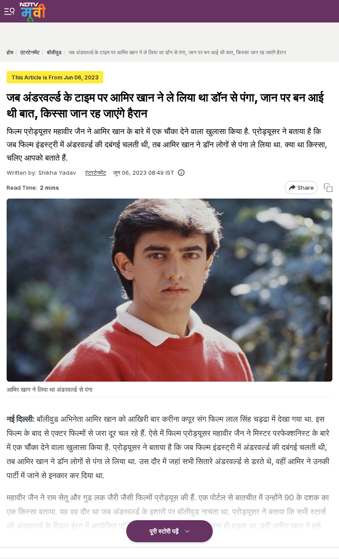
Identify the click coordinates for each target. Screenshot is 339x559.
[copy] (328, 188)
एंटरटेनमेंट (95, 172)
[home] (33, 11)
